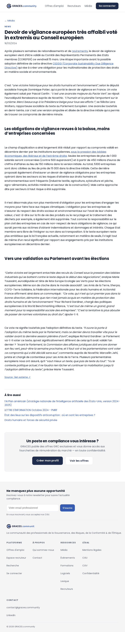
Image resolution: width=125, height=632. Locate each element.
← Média (10, 20)
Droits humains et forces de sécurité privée (31, 420)
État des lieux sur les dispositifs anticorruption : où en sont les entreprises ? (50, 415)
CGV (84, 565)
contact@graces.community (23, 607)
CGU (84, 557)
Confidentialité (90, 573)
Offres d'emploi (54, 6)
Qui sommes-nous (43, 550)
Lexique (65, 581)
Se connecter (107, 5)
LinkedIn (11, 615)
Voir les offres (79, 461)
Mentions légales (91, 550)
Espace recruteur (16, 557)
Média (88, 6)
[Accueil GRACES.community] (21, 6)
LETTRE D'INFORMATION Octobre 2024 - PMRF (31, 410)
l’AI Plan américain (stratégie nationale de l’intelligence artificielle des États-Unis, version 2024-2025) (62, 403)
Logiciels (65, 573)
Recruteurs (74, 6)
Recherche (13, 565)
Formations (67, 565)
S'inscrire (67, 508)
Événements (68, 557)
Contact (37, 557)
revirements (80, 51)
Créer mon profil (47, 460)
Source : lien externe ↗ (17, 377)
